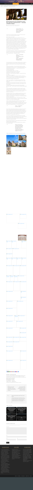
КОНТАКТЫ (27, 3)
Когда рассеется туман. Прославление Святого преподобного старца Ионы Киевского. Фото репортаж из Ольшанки (12, 388)
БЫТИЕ (5, 3)
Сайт (17, 438)
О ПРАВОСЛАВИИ (15, 3)
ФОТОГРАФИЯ (10, 3)
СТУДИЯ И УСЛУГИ (22, 3)
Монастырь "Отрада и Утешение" (11, 25)
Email (7, 438)
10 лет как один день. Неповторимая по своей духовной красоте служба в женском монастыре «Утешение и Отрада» (21, 388)
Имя (6, 435)
